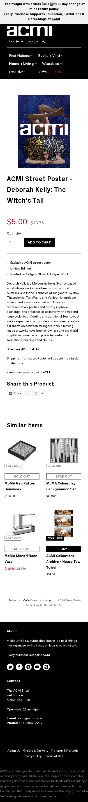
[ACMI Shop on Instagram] (28, 668)
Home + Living (22, 64)
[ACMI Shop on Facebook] (19, 668)
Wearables (51, 64)
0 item (15, 42)
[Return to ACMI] (46, 668)
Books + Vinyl (49, 56)
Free (7, 4)
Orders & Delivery (36, 751)
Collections (30, 600)
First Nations (20, 56)
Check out (31, 42)
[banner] (29, 34)
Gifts (43, 72)
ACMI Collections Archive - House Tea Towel (63, 562)
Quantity (14, 233)
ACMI (55, 19)
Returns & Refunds (65, 751)
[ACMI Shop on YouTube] (37, 668)
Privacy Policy (32, 756)
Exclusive (16, 72)
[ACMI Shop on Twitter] (10, 668)
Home (12, 600)
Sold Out (22, 476)
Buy (64, 549)
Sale (58, 72)
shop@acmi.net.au (30, 718)
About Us (13, 751)
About (12, 631)
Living (47, 600)
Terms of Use (54, 756)
